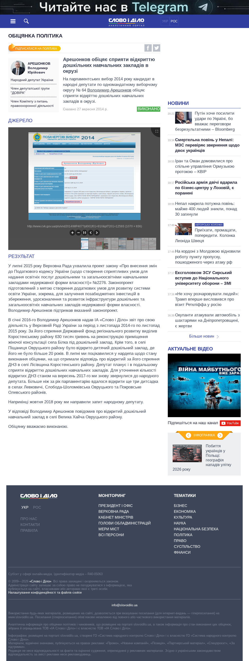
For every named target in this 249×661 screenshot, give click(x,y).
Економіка (185, 511)
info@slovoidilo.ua (124, 605)
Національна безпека (196, 529)
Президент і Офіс (115, 506)
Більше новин (201, 336)
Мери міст (108, 529)
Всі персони (111, 535)
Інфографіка (204, 435)
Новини (178, 103)
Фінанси (182, 552)
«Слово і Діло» (40, 581)
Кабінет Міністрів (115, 517)
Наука (180, 523)
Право (180, 541)
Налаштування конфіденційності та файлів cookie (45, 592)
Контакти (30, 525)
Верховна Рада (113, 511)
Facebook (148, 48)
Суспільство (187, 546)
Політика (183, 535)
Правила (29, 530)
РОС (174, 21)
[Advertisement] (208, 67)
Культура (183, 517)
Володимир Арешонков (109, 90)
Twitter (156, 48)
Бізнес (180, 506)
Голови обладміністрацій (124, 523)
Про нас (28, 519)
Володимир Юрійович (39, 68)
